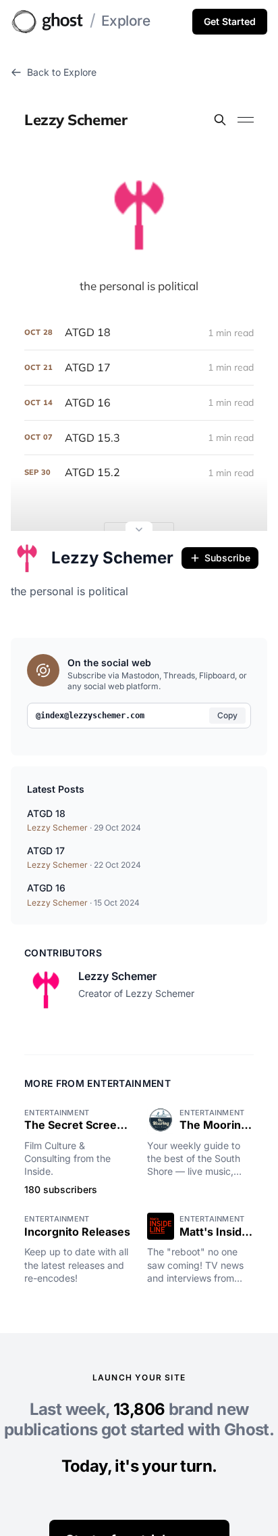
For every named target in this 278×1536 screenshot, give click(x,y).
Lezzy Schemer (112, 557)
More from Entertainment (97, 1083)
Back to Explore (61, 72)
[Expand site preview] (139, 530)
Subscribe (227, 557)
